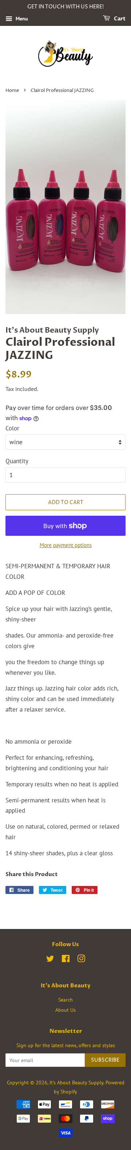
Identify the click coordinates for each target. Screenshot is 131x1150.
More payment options (66, 545)
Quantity (16, 461)
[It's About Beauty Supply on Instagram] (81, 959)
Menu (21, 18)
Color (12, 428)
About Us (65, 1009)
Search (65, 999)
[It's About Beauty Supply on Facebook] (65, 959)
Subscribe (105, 1060)
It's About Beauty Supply (76, 1082)
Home (12, 91)
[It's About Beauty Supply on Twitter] (50, 959)
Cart (119, 18)
